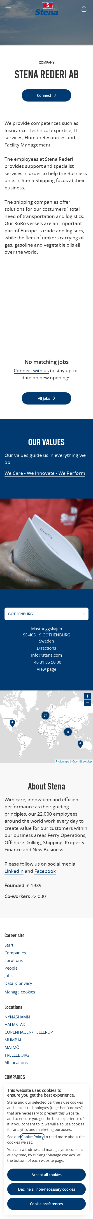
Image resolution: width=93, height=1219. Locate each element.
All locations (16, 1062)
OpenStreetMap (82, 761)
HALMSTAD (15, 1024)
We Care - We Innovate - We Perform (45, 473)
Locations (14, 960)
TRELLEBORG (17, 1055)
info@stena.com (46, 655)
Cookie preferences (46, 1203)
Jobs (9, 975)
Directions (46, 648)
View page (46, 669)
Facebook (45, 871)
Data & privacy (18, 983)
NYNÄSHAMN (17, 1017)
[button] (84, 9)
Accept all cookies (47, 1174)
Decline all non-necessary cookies (46, 1189)
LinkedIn (14, 871)
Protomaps (62, 761)
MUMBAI (13, 1040)
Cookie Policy (32, 1136)
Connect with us (31, 370)
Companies (15, 953)
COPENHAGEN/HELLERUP (29, 1032)
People (11, 968)
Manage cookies (20, 992)
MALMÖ (12, 1047)
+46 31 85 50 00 (46, 662)
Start (9, 945)
